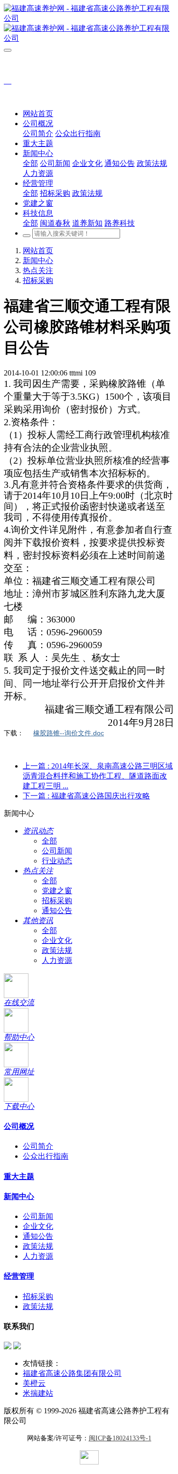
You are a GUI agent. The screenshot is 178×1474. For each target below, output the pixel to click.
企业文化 (57, 940)
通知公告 (57, 910)
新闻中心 (38, 260)
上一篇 (98, 776)
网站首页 (38, 114)
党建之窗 (57, 891)
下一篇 (86, 796)
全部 (30, 163)
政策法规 (57, 950)
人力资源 (57, 960)
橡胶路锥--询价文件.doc (68, 733)
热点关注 (38, 270)
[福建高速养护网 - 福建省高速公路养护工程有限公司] (89, 24)
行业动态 (57, 861)
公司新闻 (57, 851)
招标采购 (38, 280)
